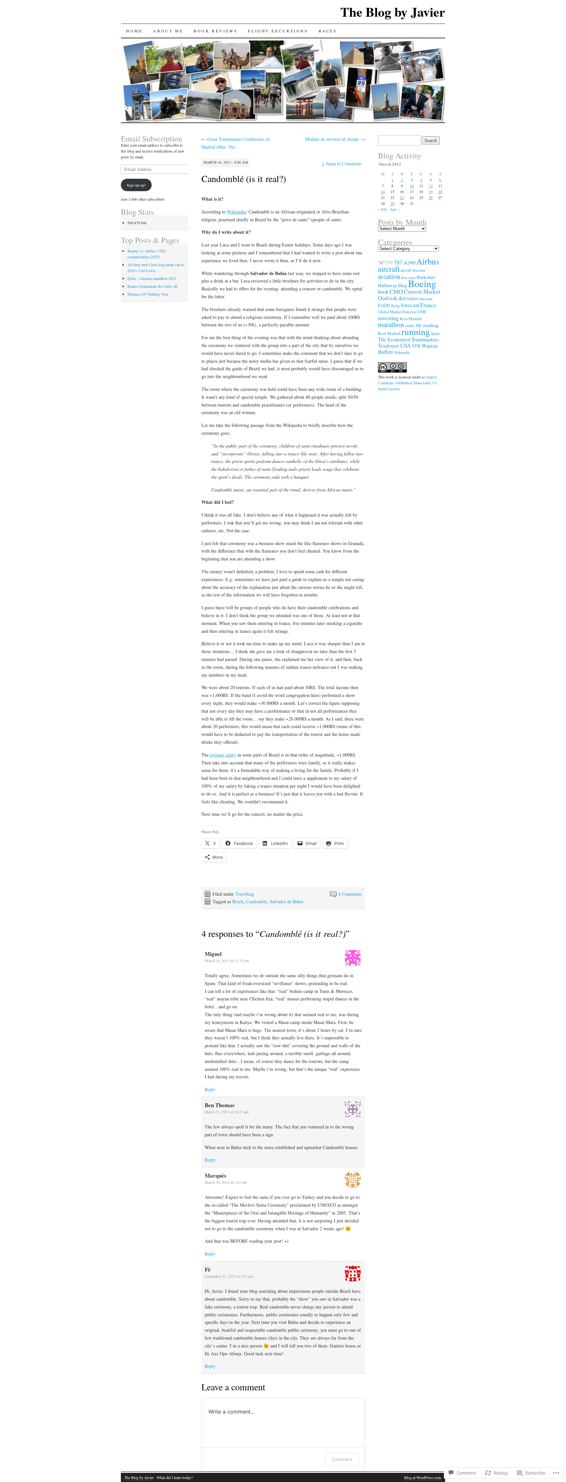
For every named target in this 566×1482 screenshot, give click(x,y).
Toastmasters (425, 339)
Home (134, 30)
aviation (389, 276)
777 (389, 263)
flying (395, 305)
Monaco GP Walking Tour (147, 294)
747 (381, 263)
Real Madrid (389, 333)
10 (412, 185)
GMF (422, 312)
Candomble (256, 901)
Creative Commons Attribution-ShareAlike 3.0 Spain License (407, 382)
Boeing (422, 283)
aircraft (389, 269)
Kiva (403, 318)
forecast (410, 305)
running (415, 331)
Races (328, 30)
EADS (384, 305)
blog (402, 285)
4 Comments (350, 894)
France (428, 305)
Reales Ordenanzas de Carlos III (152, 286)
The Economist (394, 339)
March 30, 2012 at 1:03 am (226, 1182)
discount (426, 298)
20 (440, 191)
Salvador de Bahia (286, 901)
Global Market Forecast (397, 312)
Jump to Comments (342, 163)
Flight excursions (278, 30)
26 (431, 197)
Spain (435, 333)
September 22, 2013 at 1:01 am (229, 1276)
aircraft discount (413, 270)
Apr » (394, 209)
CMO (396, 291)
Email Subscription (151, 138)
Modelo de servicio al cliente (335, 139)
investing (388, 318)
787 (398, 262)
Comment (342, 1459)
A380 (409, 262)
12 (431, 185)
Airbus (427, 261)
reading (431, 325)
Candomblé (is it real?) (243, 178)
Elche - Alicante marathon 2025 (151, 278)
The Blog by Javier (392, 11)
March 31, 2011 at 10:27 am (227, 1111)
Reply (210, 1089)
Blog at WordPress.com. (423, 1477)
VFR (416, 346)
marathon (391, 324)
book (383, 291)
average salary (223, 755)
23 (402, 197)
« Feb (382, 209)
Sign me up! (136, 185)
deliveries (408, 298)
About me (168, 30)
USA (405, 345)
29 (392, 203)
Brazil (237, 901)
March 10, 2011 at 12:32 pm (227, 960)
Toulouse (388, 345)
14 (383, 191)
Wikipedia (236, 212)
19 (431, 191)
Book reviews (215, 30)
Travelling (244, 894)
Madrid (415, 318)
